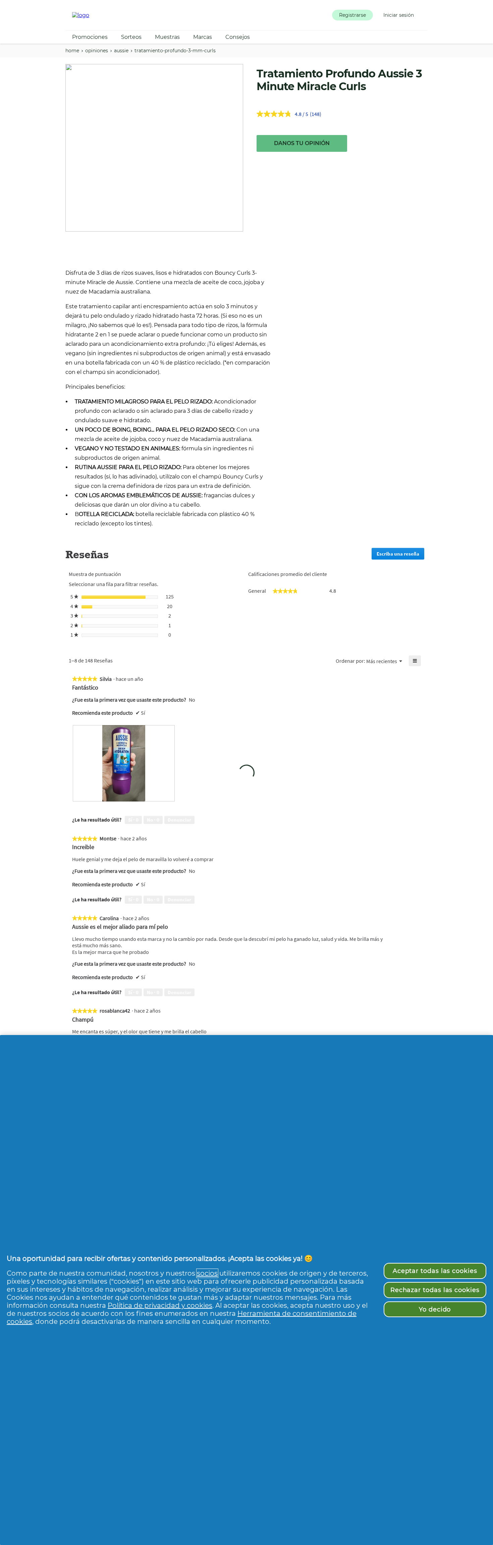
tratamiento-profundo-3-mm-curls (175, 51)
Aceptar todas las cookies (435, 1271)
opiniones (96, 51)
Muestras (167, 37)
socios (207, 1273)
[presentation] (123, 763)
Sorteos (131, 37)
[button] (352, 15)
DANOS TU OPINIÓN (302, 143)
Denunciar (179, 820)
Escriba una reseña (400, 555)
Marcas (202, 37)
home (72, 51)
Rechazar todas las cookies (435, 1290)
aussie (121, 51)
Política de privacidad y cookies (160, 1305)
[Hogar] (80, 15)
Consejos (237, 37)
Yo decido (435, 1309)
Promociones (90, 37)
